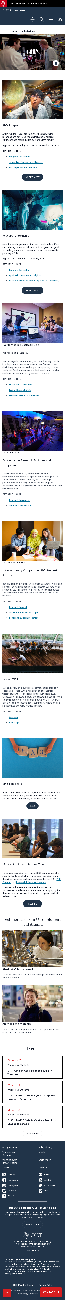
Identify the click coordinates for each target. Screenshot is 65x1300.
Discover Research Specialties (24, 395)
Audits (42, 1152)
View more (32, 1133)
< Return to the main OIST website (29, 3)
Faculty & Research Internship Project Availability (34, 280)
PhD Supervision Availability (23, 167)
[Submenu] (60, 19)
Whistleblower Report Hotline (9, 1161)
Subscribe (32, 1224)
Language (14, 722)
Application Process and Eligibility (26, 162)
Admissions (28, 31)
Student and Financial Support (24, 612)
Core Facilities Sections (21, 505)
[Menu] (51, 19)
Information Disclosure (8, 1153)
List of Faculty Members (21, 384)
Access (5, 1167)
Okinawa (13, 717)
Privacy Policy (46, 1285)
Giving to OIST (9, 1147)
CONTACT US (51, 1292)
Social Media (45, 1159)
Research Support (18, 607)
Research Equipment (19, 500)
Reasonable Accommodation (23, 617)
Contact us (32, 1250)
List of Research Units (20, 390)
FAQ (32, 806)
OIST (14, 31)
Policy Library (45, 1147)
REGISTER (32, 903)
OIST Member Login (22, 1285)
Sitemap (43, 1167)
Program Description (19, 156)
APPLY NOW (32, 177)
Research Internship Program (31, 882)
